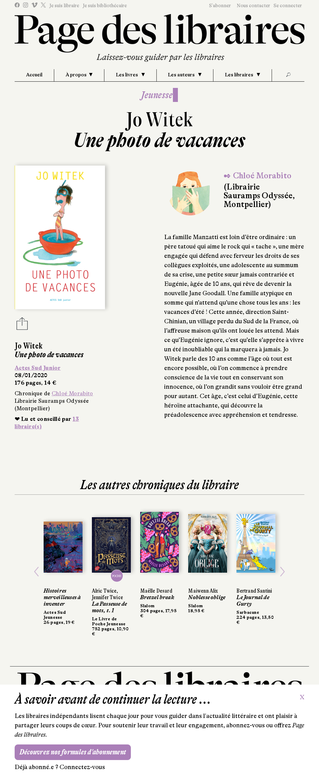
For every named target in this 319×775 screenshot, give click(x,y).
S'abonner (220, 5)
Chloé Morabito (72, 393)
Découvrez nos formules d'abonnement (73, 752)
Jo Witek (159, 119)
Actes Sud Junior (38, 368)
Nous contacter (253, 5)
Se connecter (288, 5)
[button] (36, 571)
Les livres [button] (127, 75)
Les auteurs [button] (182, 75)
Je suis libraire (64, 5)
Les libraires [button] (239, 75)
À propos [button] (76, 75)
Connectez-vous (82, 767)
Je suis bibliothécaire (105, 5)
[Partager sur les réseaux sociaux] (22, 325)
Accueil (34, 75)
